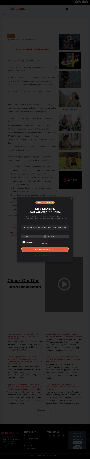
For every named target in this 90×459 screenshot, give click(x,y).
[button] (70, 199)
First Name (24, 233)
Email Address (49, 233)
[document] (45, 229)
